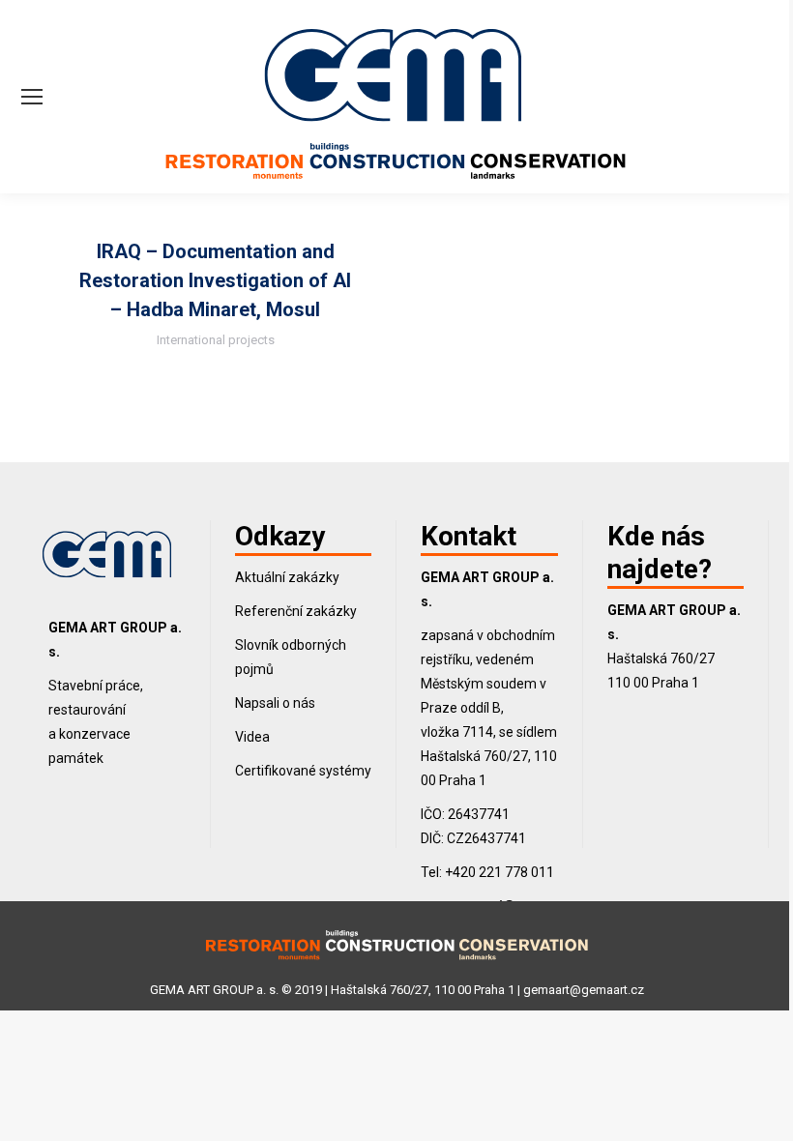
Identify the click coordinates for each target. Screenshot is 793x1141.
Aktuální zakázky (287, 577)
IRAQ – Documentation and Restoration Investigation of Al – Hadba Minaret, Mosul (215, 280)
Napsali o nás (275, 703)
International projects (216, 340)
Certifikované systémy (303, 770)
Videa (252, 737)
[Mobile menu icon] (31, 96)
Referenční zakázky (296, 611)
